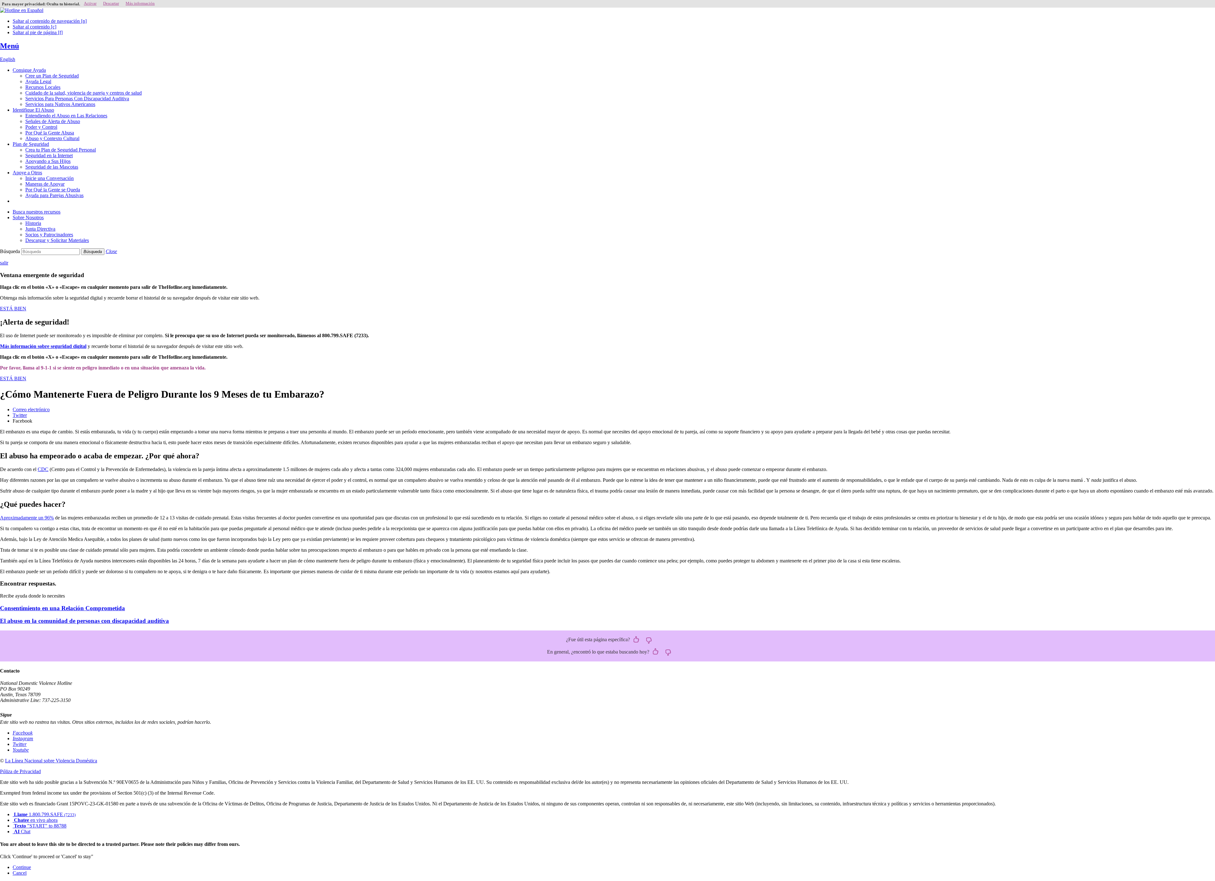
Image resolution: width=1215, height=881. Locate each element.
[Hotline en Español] (21, 10)
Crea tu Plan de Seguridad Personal (60, 149)
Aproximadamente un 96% (27, 517)
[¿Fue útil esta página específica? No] (649, 640)
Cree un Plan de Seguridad (52, 75)
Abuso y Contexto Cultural (52, 138)
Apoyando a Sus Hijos (48, 161)
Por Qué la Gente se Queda (52, 189)
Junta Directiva (40, 229)
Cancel (20, 873)
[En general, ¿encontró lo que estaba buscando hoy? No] (668, 652)
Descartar (111, 3)
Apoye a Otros (27, 172)
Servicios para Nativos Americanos (60, 104)
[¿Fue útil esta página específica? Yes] (636, 640)
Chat (22, 831)
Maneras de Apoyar (45, 184)
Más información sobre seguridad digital (43, 346)
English (7, 59)
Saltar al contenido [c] (34, 26)
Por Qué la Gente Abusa (49, 132)
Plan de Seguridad (31, 144)
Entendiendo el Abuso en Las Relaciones (66, 115)
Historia (33, 223)
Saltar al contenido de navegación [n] (50, 21)
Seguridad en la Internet (49, 155)
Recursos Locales (42, 87)
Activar (90, 3)
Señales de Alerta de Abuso (52, 121)
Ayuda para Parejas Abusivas (54, 195)
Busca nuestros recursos (36, 211)
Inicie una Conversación (49, 178)
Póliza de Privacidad (20, 771)
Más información (140, 3)
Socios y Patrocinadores (49, 234)
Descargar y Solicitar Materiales (57, 240)
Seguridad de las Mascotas (51, 167)
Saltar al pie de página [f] (38, 32)
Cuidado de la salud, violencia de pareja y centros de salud (83, 93)
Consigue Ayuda (29, 70)
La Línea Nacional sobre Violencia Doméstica (51, 760)
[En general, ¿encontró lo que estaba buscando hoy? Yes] (655, 652)
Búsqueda (10, 251)
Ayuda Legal (38, 81)
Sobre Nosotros (28, 217)
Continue (22, 867)
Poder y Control (41, 127)
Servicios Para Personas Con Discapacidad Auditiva (77, 98)
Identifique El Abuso (33, 110)
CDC (43, 469)
